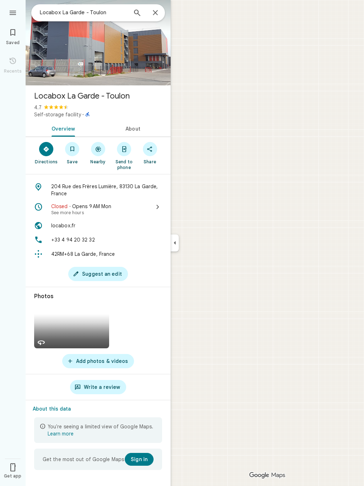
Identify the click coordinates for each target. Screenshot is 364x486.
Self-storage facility (57, 114)
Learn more (61, 433)
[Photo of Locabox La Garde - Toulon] (98, 42)
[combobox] (83, 12)
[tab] (62, 128)
